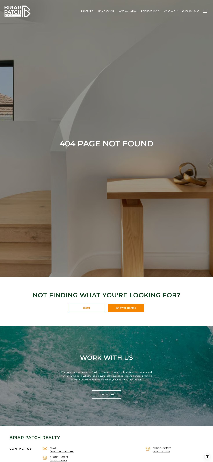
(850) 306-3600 (161, 451)
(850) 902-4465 (58, 460)
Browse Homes (126, 308)
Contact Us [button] (106, 394)
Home (87, 308)
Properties (88, 11)
